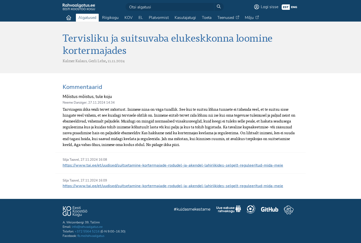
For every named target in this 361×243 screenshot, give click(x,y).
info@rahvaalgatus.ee (87, 227)
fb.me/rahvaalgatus (90, 236)
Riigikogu (110, 17)
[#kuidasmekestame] (192, 209)
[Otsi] (219, 7)
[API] (288, 210)
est (286, 7)
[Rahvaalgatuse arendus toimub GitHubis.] (269, 210)
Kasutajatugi (185, 17)
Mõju (249, 17)
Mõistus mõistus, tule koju (87, 96)
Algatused (87, 17)
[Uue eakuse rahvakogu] (228, 210)
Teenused (225, 17)
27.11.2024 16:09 (94, 180)
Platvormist (159, 17)
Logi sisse (269, 7)
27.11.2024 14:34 (101, 102)
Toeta (206, 17)
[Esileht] (69, 18)
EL (141, 17)
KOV (129, 17)
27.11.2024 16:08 (94, 160)
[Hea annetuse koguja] (251, 210)
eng (294, 7)
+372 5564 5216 (87, 231)
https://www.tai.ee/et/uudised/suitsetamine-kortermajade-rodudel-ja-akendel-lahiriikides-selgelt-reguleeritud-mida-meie (173, 165)
